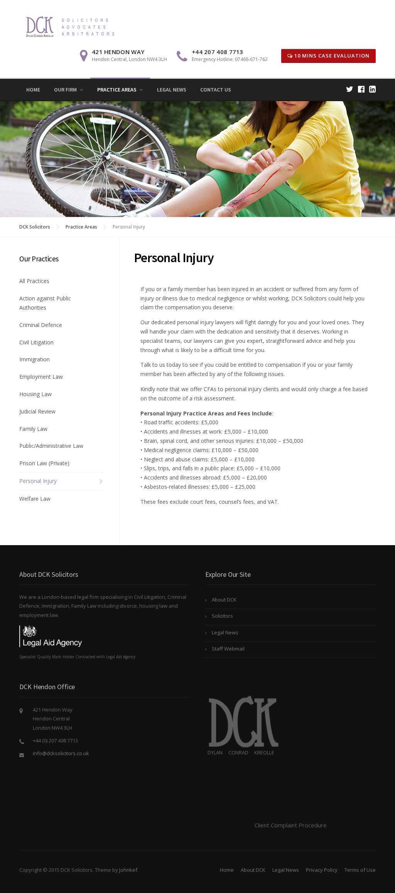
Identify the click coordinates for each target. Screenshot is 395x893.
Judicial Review (37, 411)
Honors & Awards (301, 7)
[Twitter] (349, 89)
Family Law (33, 428)
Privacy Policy (322, 869)
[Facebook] (361, 89)
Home (33, 89)
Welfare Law (35, 498)
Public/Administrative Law (51, 445)
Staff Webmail (228, 648)
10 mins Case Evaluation (331, 55)
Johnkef (128, 869)
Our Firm (65, 89)
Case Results (339, 7)
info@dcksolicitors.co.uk (61, 753)
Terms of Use (360, 869)
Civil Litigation (36, 342)
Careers (368, 7)
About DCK (224, 599)
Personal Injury (38, 481)
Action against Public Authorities (45, 303)
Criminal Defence (40, 325)
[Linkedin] (372, 89)
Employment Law (41, 376)
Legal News (171, 89)
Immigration (34, 359)
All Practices (34, 281)
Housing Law (35, 394)
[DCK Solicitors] (70, 25)
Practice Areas (117, 89)
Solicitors (265, 7)
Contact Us (215, 89)
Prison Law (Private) (44, 463)
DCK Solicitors (34, 227)
